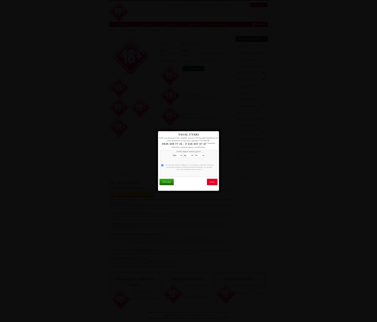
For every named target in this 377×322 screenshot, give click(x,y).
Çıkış (212, 182)
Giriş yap (166, 182)
